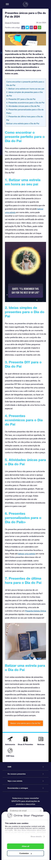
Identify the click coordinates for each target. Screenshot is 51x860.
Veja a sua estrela (15, 781)
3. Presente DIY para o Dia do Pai (21, 99)
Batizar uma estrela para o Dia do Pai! (25, 723)
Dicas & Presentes (12, 23)
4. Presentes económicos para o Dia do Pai (25, 102)
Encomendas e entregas (18, 788)
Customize (24, 853)
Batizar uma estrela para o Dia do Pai (22, 123)
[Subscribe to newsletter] (40, 811)
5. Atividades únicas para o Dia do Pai (23, 106)
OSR (9, 767)
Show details (36, 837)
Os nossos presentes (17, 774)
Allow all (25, 846)
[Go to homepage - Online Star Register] (25, 4)
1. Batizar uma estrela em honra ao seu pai (25, 89)
